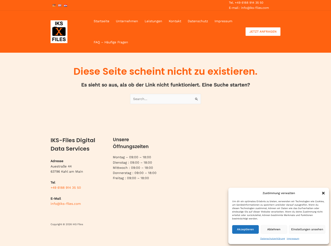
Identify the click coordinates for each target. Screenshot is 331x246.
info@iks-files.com (66, 204)
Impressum (293, 238)
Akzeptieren (245, 229)
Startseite (101, 21)
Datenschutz (198, 21)
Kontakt (175, 21)
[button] (323, 193)
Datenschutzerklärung (272, 238)
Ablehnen (273, 229)
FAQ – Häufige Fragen (111, 42)
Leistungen (153, 21)
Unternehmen (127, 21)
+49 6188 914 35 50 (66, 187)
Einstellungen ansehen (307, 229)
